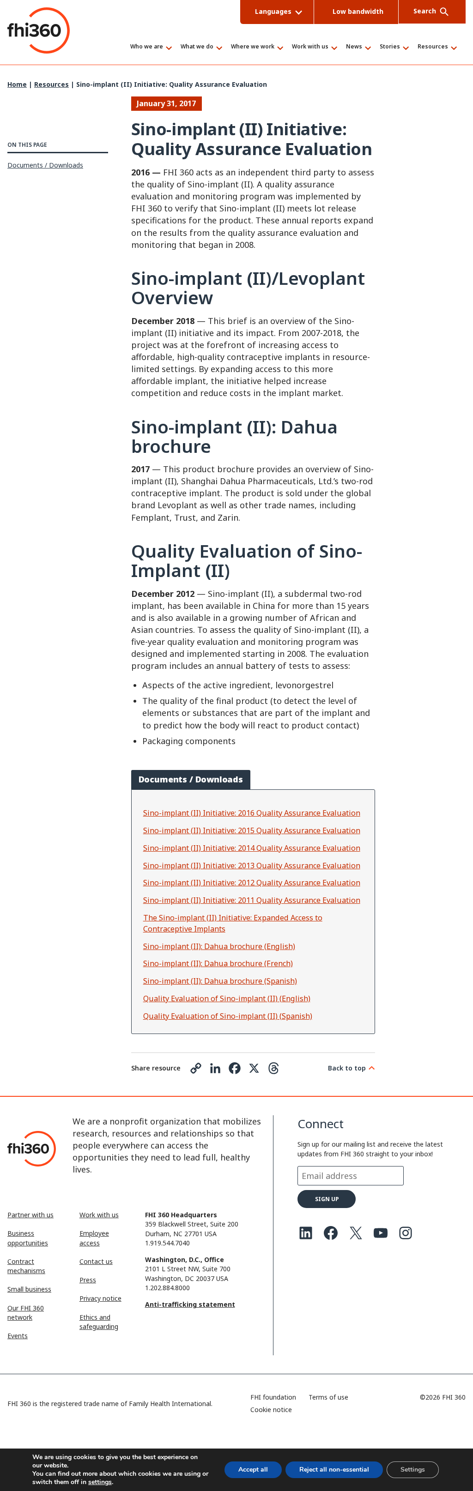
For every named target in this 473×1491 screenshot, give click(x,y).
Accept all (253, 1469)
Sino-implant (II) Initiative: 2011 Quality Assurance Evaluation (251, 900)
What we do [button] (197, 46)
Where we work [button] (252, 46)
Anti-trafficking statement (190, 1304)
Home (17, 84)
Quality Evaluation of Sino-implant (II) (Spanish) (227, 1016)
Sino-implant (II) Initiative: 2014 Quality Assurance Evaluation (251, 848)
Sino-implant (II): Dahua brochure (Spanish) (220, 981)
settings (100, 1482)
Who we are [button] (146, 46)
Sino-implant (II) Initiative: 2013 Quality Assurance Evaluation (251, 865)
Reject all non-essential (334, 1469)
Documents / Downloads (45, 165)
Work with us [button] (310, 46)
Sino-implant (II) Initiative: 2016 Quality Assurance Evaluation (251, 813)
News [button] (354, 46)
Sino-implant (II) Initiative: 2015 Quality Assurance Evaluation (251, 830)
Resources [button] (433, 46)
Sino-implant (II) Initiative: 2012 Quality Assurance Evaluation (251, 883)
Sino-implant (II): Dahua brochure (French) (218, 963)
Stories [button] (390, 46)
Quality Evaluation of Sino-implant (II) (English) (226, 998)
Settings (412, 1469)
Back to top (347, 1068)
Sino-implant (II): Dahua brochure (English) (219, 946)
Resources (51, 84)
